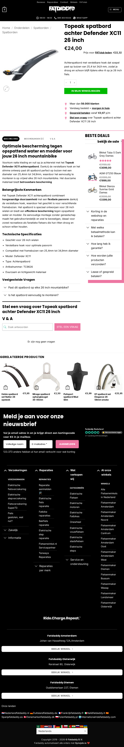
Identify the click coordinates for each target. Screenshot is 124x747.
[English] (50, 726)
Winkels (73, 2)
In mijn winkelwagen (85, 90)
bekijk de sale (108, 141)
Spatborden (41, 27)
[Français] (54, 726)
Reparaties (52, 2)
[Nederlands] (46, 726)
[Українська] (86, 726)
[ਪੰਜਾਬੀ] (74, 726)
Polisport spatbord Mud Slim (71, 397)
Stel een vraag (67, 326)
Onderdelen (21, 27)
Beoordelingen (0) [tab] (34, 138)
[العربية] (38, 726)
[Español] (82, 726)
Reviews (41, 2)
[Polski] (66, 726)
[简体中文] (42, 726)
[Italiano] (62, 726)
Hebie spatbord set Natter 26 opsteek (10, 397)
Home (6, 27)
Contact (64, 2)
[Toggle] (5, 288)
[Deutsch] (58, 726)
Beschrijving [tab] (11, 138)
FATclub (83, 2)
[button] (4, 10)
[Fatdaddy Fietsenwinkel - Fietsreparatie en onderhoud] (62, 9)
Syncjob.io (80, 743)
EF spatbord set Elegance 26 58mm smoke (103, 397)
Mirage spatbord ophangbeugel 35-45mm (41, 397)
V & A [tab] (52, 138)
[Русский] (78, 726)
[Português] (70, 726)
